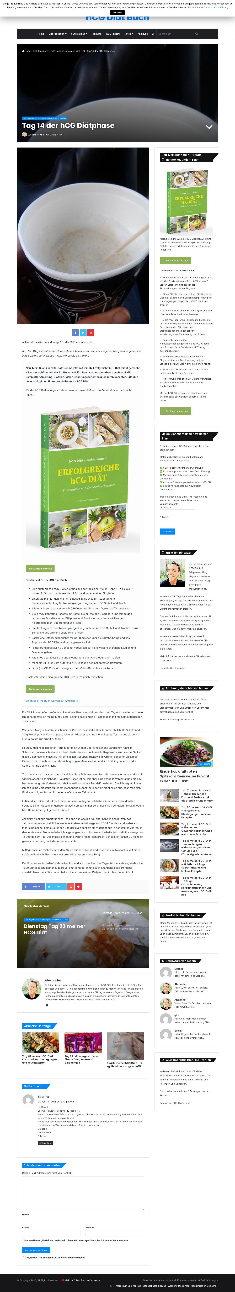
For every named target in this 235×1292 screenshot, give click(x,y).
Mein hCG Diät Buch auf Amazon (82, 1280)
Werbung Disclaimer (178, 1285)
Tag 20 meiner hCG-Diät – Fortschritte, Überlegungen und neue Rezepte (39, 1059)
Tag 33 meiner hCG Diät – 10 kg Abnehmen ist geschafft (124, 1064)
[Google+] (70, 886)
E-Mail (25, 1227)
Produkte (97, 33)
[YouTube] (153, 34)
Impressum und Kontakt (128, 1285)
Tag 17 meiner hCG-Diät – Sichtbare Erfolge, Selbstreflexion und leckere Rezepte (196, 866)
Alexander (33, 134)
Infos (128, 33)
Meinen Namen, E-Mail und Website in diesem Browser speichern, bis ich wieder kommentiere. (76, 1240)
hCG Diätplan (78, 33)
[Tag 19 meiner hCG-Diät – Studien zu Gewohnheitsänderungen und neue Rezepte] (169, 829)
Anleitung (143, 33)
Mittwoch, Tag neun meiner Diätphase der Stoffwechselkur (52, 929)
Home (41, 33)
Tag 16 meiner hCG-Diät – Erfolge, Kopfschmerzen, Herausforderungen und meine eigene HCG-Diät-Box (197, 886)
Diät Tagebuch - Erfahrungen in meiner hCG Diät (59, 51)
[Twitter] (83, 332)
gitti (176, 1015)
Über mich (165, 660)
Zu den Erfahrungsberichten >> (177, 719)
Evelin (178, 1030)
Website (90, 1227)
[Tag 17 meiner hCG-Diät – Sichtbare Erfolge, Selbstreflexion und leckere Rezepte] (169, 865)
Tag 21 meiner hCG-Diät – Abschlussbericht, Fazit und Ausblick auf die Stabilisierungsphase (197, 795)
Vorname (165, 507)
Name (25, 1214)
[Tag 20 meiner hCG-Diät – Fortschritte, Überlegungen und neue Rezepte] (40, 1042)
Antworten (45, 1143)
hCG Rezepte (113, 33)
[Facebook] (75, 332)
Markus (178, 968)
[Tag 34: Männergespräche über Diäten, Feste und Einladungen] (83, 1042)
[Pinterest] (90, 332)
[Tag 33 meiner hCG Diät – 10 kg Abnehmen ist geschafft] (125, 1046)
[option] (83, 933)
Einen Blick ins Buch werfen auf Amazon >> (52, 700)
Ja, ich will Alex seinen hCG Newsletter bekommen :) (55, 1257)
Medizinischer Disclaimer (204, 1285)
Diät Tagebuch (56, 33)
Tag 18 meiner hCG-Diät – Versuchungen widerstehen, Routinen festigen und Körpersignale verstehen (196, 847)
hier (113, 999)
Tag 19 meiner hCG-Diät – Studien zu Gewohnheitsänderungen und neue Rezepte (196, 829)
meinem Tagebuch (115, 992)
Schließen (117, 12)
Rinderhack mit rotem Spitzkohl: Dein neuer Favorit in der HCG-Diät (184, 776)
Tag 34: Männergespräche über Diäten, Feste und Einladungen (81, 1059)
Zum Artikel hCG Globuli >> (174, 1103)
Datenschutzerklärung (154, 1285)
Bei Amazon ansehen (40, 568)
